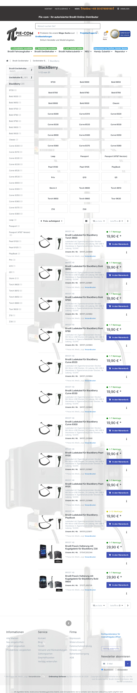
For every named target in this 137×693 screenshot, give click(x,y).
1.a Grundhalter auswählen (21, 48)
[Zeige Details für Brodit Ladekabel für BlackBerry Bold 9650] (51, 273)
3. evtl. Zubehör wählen (73, 48)
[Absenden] (128, 664)
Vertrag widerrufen (111, 648)
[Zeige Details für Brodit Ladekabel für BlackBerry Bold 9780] (51, 336)
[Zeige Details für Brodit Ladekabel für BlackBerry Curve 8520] (51, 367)
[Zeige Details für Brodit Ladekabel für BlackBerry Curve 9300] (51, 429)
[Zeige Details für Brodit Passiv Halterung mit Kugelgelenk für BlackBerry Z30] (51, 553)
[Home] (7, 60)
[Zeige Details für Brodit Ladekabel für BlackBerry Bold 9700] (51, 305)
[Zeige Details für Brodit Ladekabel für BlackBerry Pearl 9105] (51, 491)
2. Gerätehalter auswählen (46, 48)
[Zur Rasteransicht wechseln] (86, 221)
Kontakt (48, 9)
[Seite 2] (128, 221)
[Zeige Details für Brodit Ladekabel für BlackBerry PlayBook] (51, 522)
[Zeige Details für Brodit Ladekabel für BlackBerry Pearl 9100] (51, 460)
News (77, 9)
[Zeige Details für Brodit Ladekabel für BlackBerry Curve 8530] (51, 398)
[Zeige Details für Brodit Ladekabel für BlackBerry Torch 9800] (51, 242)
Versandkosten (90, 256)
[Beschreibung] (127, 252)
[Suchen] (97, 32)
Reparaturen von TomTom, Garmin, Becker (110, 48)
